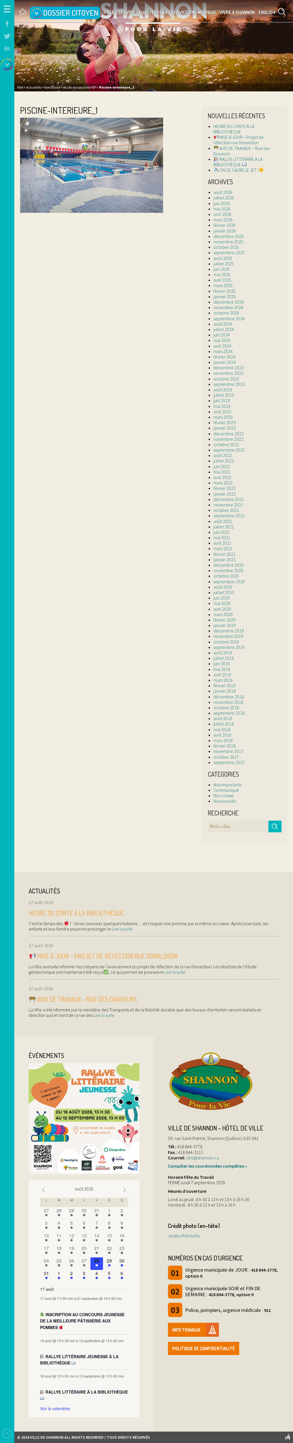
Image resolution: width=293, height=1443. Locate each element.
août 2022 (222, 455)
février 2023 (224, 422)
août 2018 (222, 718)
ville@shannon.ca (202, 1158)
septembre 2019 (229, 647)
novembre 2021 (228, 505)
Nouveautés (224, 801)
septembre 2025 (229, 252)
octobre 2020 (226, 576)
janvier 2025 (224, 296)
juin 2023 (221, 400)
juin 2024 (221, 335)
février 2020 (224, 620)
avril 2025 (222, 280)
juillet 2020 (223, 592)
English (266, 12)
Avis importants (227, 784)
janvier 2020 (224, 625)
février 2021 (224, 554)
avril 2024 (222, 346)
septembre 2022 (229, 450)
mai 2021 (221, 537)
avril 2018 (222, 735)
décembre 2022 (228, 433)
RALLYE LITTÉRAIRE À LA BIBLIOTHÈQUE (237, 161)
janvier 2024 (224, 362)
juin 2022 (221, 466)
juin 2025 (221, 269)
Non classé (223, 795)
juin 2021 (221, 532)
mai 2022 (221, 472)
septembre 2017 (229, 762)
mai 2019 (221, 669)
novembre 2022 (228, 439)
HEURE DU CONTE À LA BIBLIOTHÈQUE (233, 129)
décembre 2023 (228, 367)
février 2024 (224, 357)
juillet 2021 (223, 527)
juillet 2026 (223, 198)
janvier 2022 (224, 494)
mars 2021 (223, 548)
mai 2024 (221, 340)
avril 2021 (222, 543)
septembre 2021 (229, 515)
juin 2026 (221, 203)
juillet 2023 (223, 395)
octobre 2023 (226, 379)
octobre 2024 (226, 313)
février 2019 (224, 685)
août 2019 (222, 653)
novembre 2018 (228, 702)
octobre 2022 (226, 444)
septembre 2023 (229, 384)
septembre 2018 (229, 713)
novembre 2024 (228, 307)
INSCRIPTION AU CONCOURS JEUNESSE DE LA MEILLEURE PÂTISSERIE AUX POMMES (82, 1321)
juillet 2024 (223, 329)
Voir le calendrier (55, 1408)
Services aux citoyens (142, 12)
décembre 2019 (228, 631)
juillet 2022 (223, 461)
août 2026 (222, 192)
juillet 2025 (223, 263)
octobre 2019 (226, 642)
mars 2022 (223, 483)
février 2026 (224, 225)
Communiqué (226, 790)
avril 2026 (222, 214)
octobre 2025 (226, 247)
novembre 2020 (228, 570)
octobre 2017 (226, 757)
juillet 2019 (223, 658)
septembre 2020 (229, 581)
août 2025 (222, 258)
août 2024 (222, 324)
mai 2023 (221, 406)
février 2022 (224, 488)
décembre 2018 (228, 697)
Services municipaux (193, 12)
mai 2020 (221, 603)
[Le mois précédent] (124, 1189)
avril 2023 (222, 411)
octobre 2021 (226, 510)
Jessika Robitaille (184, 1235)
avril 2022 (222, 477)
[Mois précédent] (43, 1189)
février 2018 (224, 746)
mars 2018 (223, 740)
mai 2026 (221, 209)
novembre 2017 (228, 751)
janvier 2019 (224, 691)
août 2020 (222, 587)
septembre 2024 (229, 318)
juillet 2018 (223, 724)
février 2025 (224, 291)
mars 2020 (223, 614)
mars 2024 (223, 351)
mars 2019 (223, 680)
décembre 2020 (228, 565)
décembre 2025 (228, 236)
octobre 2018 (226, 707)
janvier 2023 (224, 428)
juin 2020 (221, 598)
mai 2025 (221, 274)
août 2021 (222, 521)
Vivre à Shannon (237, 12)
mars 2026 (223, 220)
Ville (109, 12)
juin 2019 (221, 663)
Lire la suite (122, 929)
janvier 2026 (224, 231)
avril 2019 (222, 675)
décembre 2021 (228, 499)
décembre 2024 (228, 302)
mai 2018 (221, 729)
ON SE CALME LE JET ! (239, 170)
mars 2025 (223, 285)
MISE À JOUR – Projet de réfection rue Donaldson (238, 139)
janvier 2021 (224, 559)
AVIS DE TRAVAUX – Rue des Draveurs (241, 151)
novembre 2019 (228, 636)
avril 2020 (222, 609)
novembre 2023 (228, 373)
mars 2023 (223, 417)
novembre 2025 (228, 241)
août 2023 (222, 389)
